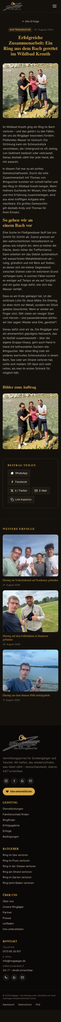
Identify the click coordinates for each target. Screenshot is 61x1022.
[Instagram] (6, 781)
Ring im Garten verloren (17, 877)
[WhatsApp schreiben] (14, 977)
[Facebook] (14, 781)
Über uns (8, 901)
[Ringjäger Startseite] (21, 742)
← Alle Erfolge (30, 21)
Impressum (8, 1004)
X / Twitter (21, 490)
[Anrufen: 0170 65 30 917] (6, 977)
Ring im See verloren (15, 855)
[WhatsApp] (22, 781)
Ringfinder (9, 820)
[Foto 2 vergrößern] (30, 421)
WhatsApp (21, 473)
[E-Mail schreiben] (22, 977)
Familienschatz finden (16, 814)
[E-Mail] (30, 781)
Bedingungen (11, 836)
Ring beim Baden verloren (18, 882)
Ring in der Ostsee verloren (19, 866)
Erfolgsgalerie (11, 825)
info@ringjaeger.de (14, 960)
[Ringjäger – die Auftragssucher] (13, 6)
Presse (7, 918)
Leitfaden (8, 923)
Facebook (21, 481)
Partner (7, 912)
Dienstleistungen (13, 808)
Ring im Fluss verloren (16, 860)
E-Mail (43, 490)
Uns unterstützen (13, 929)
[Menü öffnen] (54, 6)
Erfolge (7, 831)
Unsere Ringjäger (13, 906)
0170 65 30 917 (12, 951)
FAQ (38, 1004)
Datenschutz (25, 1004)
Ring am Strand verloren (17, 871)
